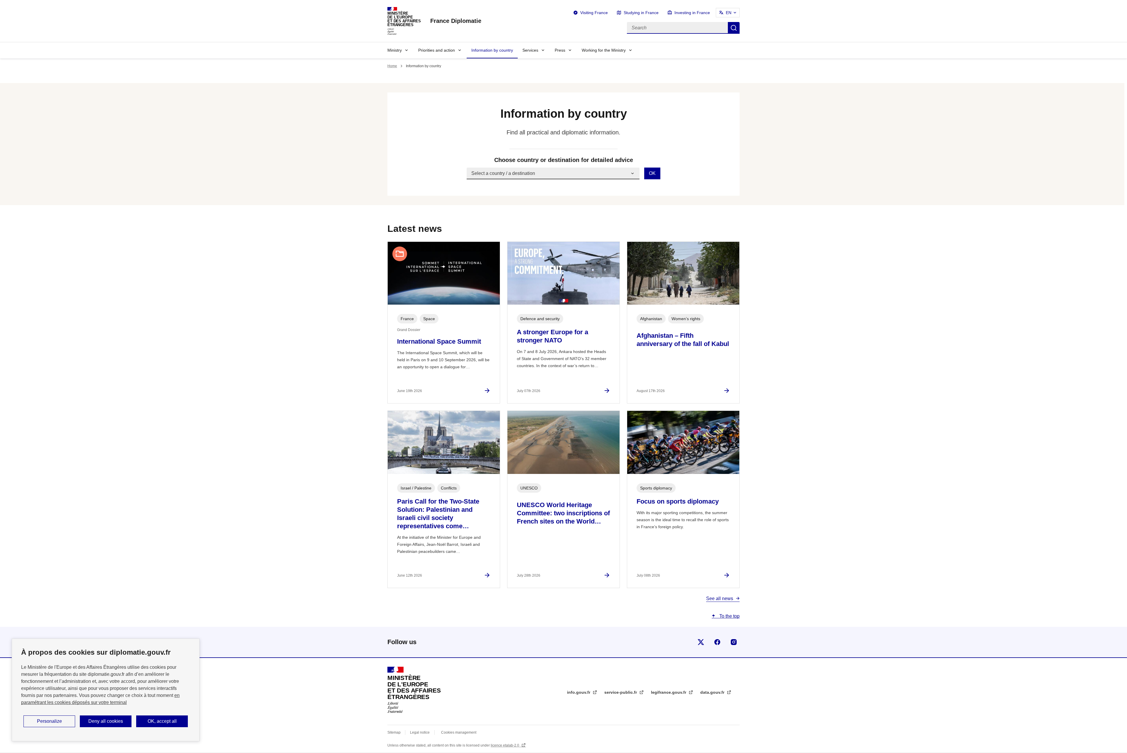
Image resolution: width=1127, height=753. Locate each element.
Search (734, 28)
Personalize (49, 721)
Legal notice (420, 732)
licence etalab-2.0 (505, 745)
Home (392, 66)
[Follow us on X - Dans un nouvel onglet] (701, 642)
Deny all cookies (105, 721)
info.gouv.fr (579, 692)
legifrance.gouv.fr (669, 692)
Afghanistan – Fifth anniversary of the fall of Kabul (683, 339)
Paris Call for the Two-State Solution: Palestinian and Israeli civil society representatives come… (438, 514)
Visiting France (594, 12)
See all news (719, 598)
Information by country (492, 50)
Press (560, 50)
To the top (729, 616)
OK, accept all (162, 721)
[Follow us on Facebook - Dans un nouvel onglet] (717, 642)
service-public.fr (621, 692)
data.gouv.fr (713, 692)
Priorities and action (436, 50)
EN (728, 12)
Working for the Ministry (604, 50)
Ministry (394, 50)
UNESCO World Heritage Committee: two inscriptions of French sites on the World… (563, 513)
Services (530, 50)
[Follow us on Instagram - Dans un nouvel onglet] (734, 642)
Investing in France (692, 12)
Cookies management (458, 732)
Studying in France (641, 12)
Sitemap (394, 732)
